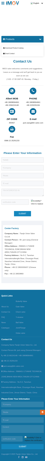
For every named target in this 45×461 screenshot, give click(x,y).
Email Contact (9, 53)
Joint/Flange (21, 328)
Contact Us (12, 22)
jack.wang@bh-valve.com (13, 366)
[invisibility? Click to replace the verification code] (37, 202)
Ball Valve (19, 322)
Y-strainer (19, 317)
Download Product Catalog (14, 48)
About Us (5, 307)
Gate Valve (20, 307)
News (3, 322)
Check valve (20, 312)
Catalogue (5, 328)
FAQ (3, 317)
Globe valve (20, 333)
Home (3, 22)
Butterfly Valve (21, 301)
